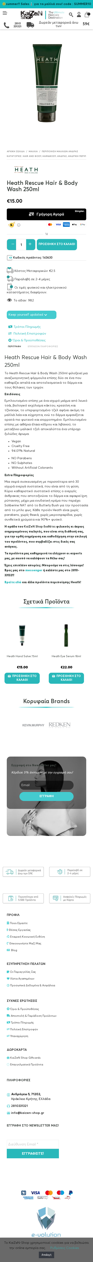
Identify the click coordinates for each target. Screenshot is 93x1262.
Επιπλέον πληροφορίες (43, 346)
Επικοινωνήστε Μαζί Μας (25, 943)
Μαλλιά (33, 151)
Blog (14, 950)
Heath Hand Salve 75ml (22, 656)
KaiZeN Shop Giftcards (25, 1058)
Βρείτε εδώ (13, 582)
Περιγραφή (14, 346)
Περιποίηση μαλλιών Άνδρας (60, 151)
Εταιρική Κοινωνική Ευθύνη (27, 937)
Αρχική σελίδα (16, 151)
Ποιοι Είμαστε (18, 923)
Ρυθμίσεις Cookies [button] (64, 1248)
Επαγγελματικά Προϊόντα (26, 1064)
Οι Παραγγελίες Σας (22, 972)
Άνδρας (62, 156)
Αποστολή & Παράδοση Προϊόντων (33, 1016)
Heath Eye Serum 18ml (66, 656)
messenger (34, 570)
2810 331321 (17, 25)
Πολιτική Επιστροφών (29, 333)
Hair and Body (32, 156)
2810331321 (19, 1106)
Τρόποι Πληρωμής (27, 326)
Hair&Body (49, 156)
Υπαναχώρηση (18, 1036)
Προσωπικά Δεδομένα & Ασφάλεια (32, 985)
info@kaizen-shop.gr (27, 1113)
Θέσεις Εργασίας (19, 930)
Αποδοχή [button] (46, 1255)
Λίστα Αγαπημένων (21, 978)
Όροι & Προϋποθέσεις (29, 340)
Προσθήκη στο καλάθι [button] (24, 678)
